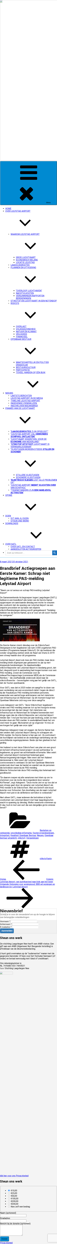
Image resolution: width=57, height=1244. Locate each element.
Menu (48, 203)
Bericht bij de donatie (15, 1223)
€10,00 (14, 1190)
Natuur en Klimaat (26, 331)
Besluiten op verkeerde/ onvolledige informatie (25, 831)
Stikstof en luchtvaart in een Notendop (34, 301)
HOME (8, 208)
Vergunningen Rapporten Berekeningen (30, 297)
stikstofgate (46, 858)
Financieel (22, 336)
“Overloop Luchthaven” (29, 290)
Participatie (23, 370)
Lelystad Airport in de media (27, 398)
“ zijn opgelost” (29, 431)
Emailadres (5, 1218)
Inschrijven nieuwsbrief (24, 406)
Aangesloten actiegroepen (26, 549)
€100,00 (14, 1198)
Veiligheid (21, 334)
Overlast (21, 326)
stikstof (21, 838)
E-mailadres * (5, 927)
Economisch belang (27, 260)
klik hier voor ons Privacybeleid (14, 1175)
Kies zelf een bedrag (20, 1206)
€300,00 (14, 1204)
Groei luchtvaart (26, 257)
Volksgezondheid (26, 329)
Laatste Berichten (21, 395)
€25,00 (14, 1193)
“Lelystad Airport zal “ (29, 435)
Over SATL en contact (23, 546)
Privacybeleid (6, 1242)
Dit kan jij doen (19, 518)
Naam (8, 1213)
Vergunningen (32, 838)
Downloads (11, 523)
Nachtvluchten (25, 293)
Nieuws (9, 393)
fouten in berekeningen (43, 833)
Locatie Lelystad (25, 262)
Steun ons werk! (20, 521)
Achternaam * (6, 924)
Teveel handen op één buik (30, 372)
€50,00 (14, 1196)
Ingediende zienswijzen (24, 403)
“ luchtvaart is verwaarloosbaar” (30, 445)
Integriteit (5, 835)
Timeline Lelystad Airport (25, 400)
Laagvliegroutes (20, 265)
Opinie (8, 495)
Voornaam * (5, 921)
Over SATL (10, 544)
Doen (8, 516)
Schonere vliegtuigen (28, 477)
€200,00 (14, 1201)
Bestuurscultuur (26, 367)
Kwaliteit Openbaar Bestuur (23, 835)
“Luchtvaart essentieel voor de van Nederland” (29, 440)
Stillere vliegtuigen (27, 475)
